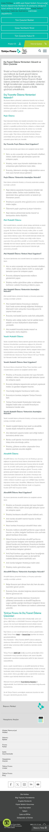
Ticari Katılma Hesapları (28, 682)
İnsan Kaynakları (25, 808)
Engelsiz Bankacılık (25, 801)
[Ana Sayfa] (15, 51)
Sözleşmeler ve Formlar (25, 818)
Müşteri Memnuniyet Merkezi (9, 731)
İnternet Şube (26, 634)
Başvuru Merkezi (9, 706)
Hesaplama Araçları (11, 719)
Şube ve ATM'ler (24, 814)
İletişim (24, 811)
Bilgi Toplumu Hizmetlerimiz (24, 798)
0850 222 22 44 (35, 824)
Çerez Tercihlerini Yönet (24, 28)
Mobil (18, 634)
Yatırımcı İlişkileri (5, 739)
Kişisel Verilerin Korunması (25, 804)
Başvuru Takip (41, 829)
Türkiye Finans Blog (7, 774)
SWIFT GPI (17, 653)
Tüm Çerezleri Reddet (24, 20)
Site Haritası (24, 794)
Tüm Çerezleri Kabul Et (24, 36)
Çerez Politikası (7, 3)
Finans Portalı (4, 746)
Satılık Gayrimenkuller (7, 753)
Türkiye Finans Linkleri (7, 767)
